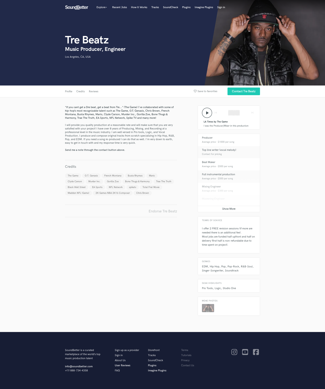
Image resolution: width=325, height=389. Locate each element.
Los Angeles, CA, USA (78, 57)
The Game (73, 175)
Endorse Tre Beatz (163, 211)
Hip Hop (214, 266)
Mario (152, 175)
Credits (80, 91)
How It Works (139, 7)
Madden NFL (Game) (78, 193)
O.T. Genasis (91, 175)
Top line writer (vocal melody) (219, 150)
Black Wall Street (77, 187)
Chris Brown (142, 193)
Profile (68, 91)
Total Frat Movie (151, 187)
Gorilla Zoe (113, 181)
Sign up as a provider (127, 350)
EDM (205, 266)
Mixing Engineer (211, 186)
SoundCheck (170, 7)
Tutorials (186, 355)
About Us (120, 360)
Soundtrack (232, 270)
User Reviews (122, 365)
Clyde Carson (75, 181)
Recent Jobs (119, 7)
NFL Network (116, 187)
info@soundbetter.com (79, 366)
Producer (207, 137)
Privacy (185, 360)
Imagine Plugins (204, 7)
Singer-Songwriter (212, 270)
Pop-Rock (233, 266)
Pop (223, 266)
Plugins (186, 7)
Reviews (93, 91)
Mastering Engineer (213, 199)
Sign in (221, 7)
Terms (184, 350)
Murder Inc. (94, 181)
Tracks (155, 7)
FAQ (117, 370)
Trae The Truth (163, 181)
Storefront (154, 350)
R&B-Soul (247, 266)
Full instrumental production (218, 174)
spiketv (132, 187)
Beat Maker (208, 162)
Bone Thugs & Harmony (137, 181)
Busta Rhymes (135, 175)
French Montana (112, 175)
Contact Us (187, 365)
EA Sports (97, 187)
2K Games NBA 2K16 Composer (113, 193)
